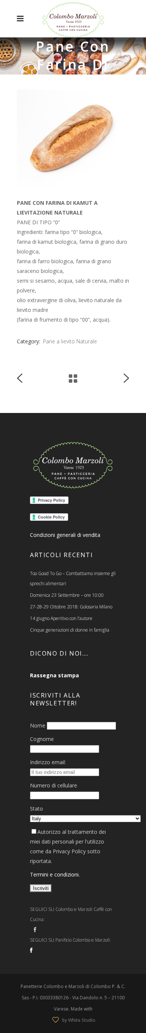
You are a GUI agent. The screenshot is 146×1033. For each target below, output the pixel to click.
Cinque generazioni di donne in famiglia (69, 630)
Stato (36, 808)
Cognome (42, 738)
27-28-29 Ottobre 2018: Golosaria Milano (71, 607)
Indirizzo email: (48, 762)
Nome (37, 725)
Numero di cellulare (53, 785)
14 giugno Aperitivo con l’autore (61, 618)
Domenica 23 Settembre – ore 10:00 (67, 595)
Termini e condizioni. (55, 874)
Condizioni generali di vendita (65, 534)
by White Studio (78, 1020)
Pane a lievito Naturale (70, 341)
